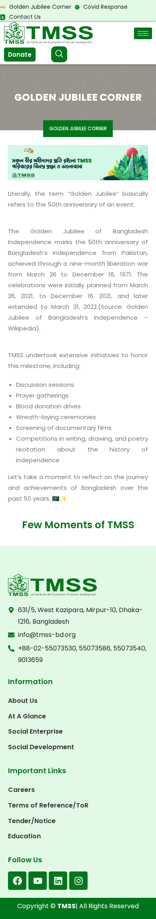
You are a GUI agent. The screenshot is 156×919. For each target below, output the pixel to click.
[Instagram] (78, 880)
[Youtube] (37, 880)
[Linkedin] (58, 880)
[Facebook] (17, 880)
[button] (59, 54)
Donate (20, 54)
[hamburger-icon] (143, 33)
